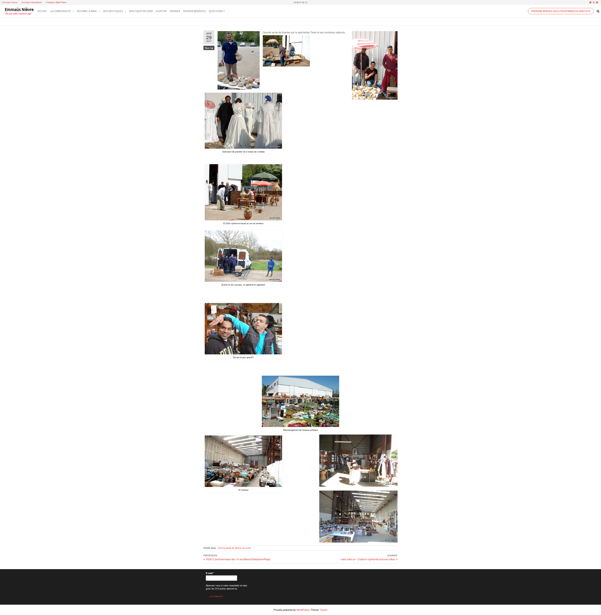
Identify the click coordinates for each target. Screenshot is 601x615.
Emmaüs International (32, 2)
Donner (175, 11)
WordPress (302, 610)
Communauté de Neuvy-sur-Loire (234, 547)
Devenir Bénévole (194, 11)
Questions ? (217, 11)
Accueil (42, 11)
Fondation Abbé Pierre (56, 2)
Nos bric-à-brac (87, 11)
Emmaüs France (9, 2)
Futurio (323, 610)
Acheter (161, 11)
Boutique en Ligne (141, 11)
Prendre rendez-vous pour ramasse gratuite (560, 11)
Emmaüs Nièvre (19, 9)
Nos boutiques (113, 11)
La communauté (60, 11)
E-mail (210, 573)
